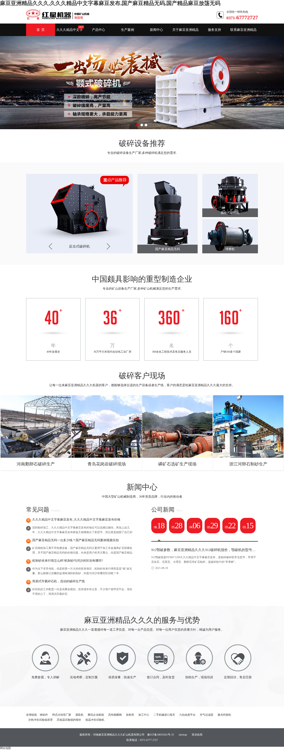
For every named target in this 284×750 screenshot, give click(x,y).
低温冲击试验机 (94, 719)
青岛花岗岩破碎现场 (107, 464)
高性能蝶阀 (115, 714)
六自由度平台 (187, 714)
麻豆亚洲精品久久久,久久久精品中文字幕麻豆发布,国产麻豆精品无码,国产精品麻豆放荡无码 (110, 3)
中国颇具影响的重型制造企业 (142, 279)
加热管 (130, 714)
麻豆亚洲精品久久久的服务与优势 (142, 620)
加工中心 (143, 714)
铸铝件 (44, 714)
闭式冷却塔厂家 (61, 714)
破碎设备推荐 (142, 143)
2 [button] (142, 125)
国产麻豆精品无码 (167, 249)
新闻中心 (156, 30)
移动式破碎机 (79, 246)
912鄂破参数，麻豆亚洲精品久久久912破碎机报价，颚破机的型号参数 (205, 550)
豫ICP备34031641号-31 (160, 734)
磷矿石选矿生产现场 (177, 464)
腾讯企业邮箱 (96, 714)
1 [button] (137, 125)
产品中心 (98, 30)
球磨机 (230, 249)
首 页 (41, 30)
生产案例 (127, 30)
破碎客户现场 (142, 375)
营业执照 (197, 734)
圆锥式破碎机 (230, 212)
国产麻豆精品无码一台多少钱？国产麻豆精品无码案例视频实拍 (75, 540)
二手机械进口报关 (164, 714)
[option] (142, 82)
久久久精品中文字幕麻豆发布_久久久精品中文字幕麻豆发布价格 (76, 519)
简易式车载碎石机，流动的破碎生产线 (58, 581)
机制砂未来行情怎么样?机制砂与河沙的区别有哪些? (67, 560)
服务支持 (214, 30)
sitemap (183, 734)
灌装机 (79, 714)
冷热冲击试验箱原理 (40, 719)
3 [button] (146, 125)
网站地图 (5, 748)
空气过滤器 (206, 714)
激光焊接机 (224, 714)
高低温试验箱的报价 (69, 719)
